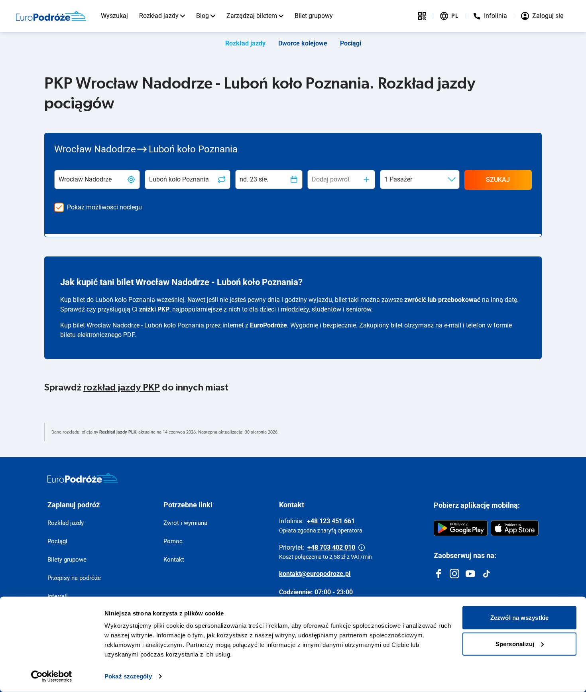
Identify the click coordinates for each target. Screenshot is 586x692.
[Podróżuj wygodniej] (422, 16)
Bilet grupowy (314, 16)
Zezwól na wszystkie (519, 617)
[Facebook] (438, 573)
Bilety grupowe (67, 559)
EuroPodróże (268, 325)
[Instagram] (454, 573)
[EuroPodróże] (82, 478)
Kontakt (173, 559)
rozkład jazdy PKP (121, 387)
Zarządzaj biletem (251, 16)
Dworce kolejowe (302, 43)
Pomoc (173, 541)
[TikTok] (486, 573)
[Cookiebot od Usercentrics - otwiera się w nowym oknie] (52, 676)
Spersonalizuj (515, 643)
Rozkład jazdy (159, 16)
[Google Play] (461, 528)
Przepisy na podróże (74, 578)
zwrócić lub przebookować (442, 300)
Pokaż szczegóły (128, 676)
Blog (202, 16)
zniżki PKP (154, 309)
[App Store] (515, 528)
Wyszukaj (114, 16)
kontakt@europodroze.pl (314, 574)
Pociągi (350, 43)
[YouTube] (470, 573)
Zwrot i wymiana (185, 522)
